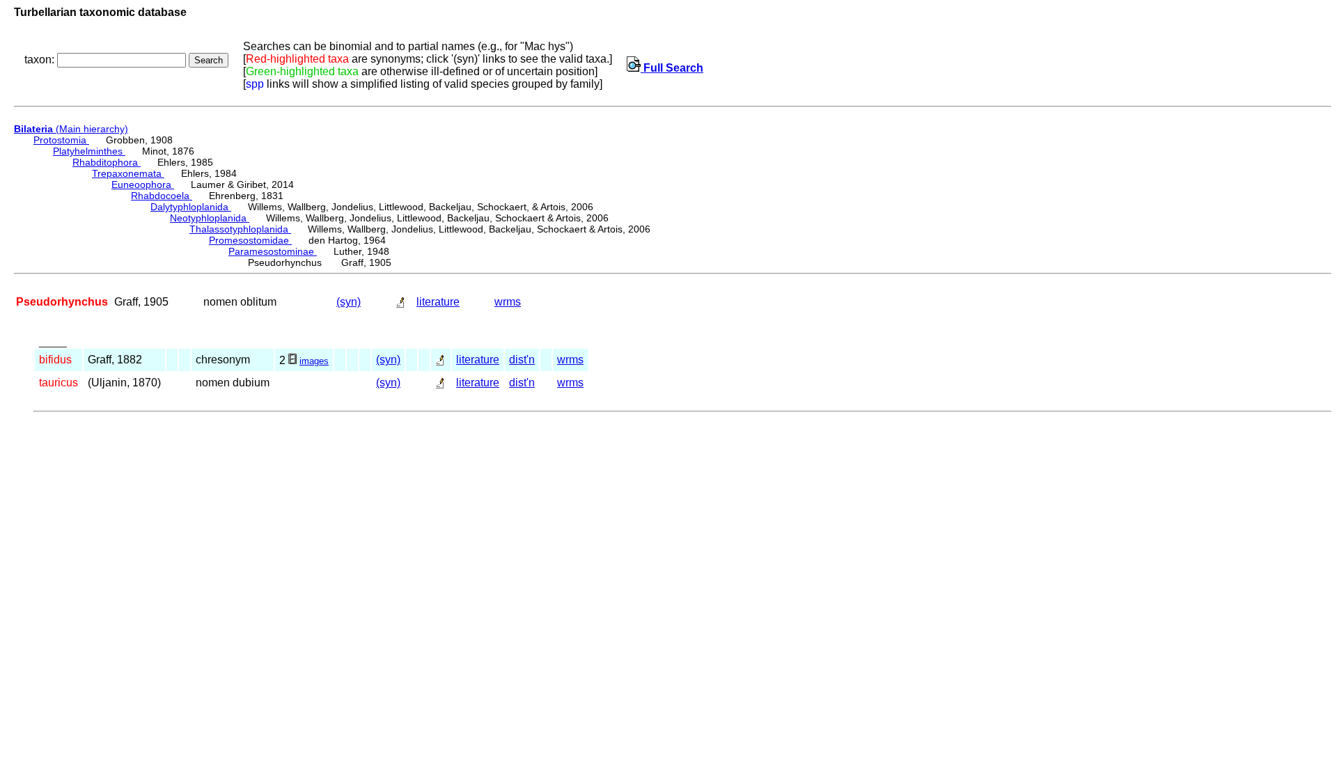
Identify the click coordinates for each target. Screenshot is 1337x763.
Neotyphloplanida (209, 217)
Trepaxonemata (128, 173)
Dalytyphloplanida (190, 206)
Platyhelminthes (89, 151)
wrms (507, 302)
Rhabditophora (106, 162)
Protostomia (61, 139)
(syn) (348, 302)
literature (438, 302)
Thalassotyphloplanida (240, 229)
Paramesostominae (272, 251)
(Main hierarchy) (71, 128)
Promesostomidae (250, 240)
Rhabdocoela (161, 195)
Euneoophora (142, 184)
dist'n (522, 359)
